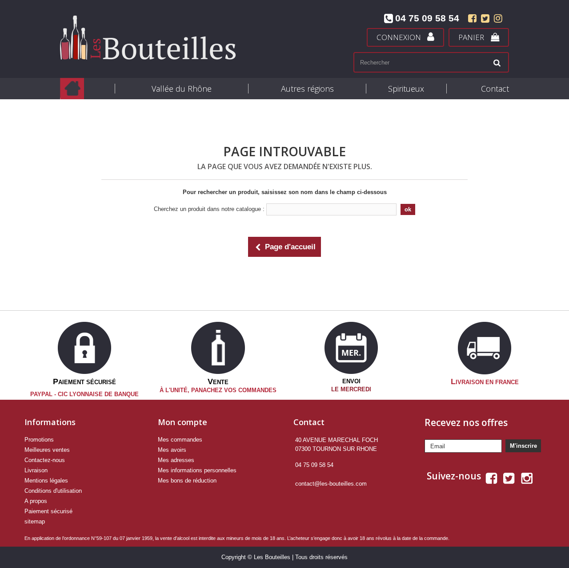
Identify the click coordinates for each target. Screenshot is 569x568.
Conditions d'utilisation (53, 490)
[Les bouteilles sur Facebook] (472, 19)
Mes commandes (180, 439)
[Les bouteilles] (169, 38)
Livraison (36, 470)
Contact (495, 88)
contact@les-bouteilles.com (331, 483)
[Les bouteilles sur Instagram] (497, 19)
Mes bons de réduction (187, 480)
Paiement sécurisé (48, 511)
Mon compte (182, 422)
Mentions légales (46, 480)
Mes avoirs (172, 449)
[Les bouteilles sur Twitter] (485, 19)
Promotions (39, 439)
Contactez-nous (44, 460)
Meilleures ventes (47, 449)
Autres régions (307, 88)
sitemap (34, 521)
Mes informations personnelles (197, 470)
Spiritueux (406, 88)
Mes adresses (176, 460)
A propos (35, 501)
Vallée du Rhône (182, 88)
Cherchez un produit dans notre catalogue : (209, 209)
